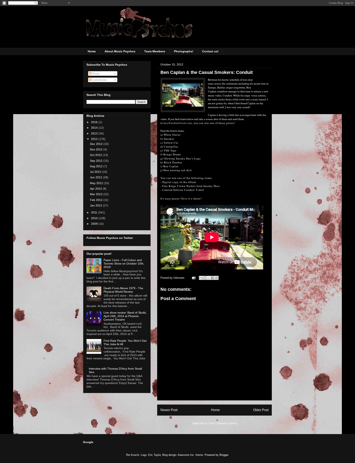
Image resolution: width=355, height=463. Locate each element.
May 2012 (97, 183)
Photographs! (183, 51)
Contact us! (210, 51)
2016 (94, 122)
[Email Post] (193, 277)
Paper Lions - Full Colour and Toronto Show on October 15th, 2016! (124, 263)
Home (92, 51)
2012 (94, 139)
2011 (94, 212)
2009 (94, 223)
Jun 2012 (96, 177)
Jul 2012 (96, 171)
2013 (94, 133)
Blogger (223, 454)
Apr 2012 (96, 188)
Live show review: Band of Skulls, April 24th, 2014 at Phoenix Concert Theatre (125, 316)
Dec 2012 (96, 144)
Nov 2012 (96, 149)
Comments (98, 79)
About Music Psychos (120, 51)
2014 (94, 127)
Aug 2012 (96, 166)
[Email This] (201, 278)
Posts (95, 73)
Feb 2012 (96, 200)
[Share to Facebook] (213, 278)
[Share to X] (209, 278)
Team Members (154, 51)
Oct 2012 (96, 155)
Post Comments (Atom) (223, 423)
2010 (94, 218)
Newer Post (169, 410)
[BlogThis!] (205, 278)
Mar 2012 (96, 194)
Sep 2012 (96, 160)
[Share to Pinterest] (216, 278)
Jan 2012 (96, 205)
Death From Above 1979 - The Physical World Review (123, 290)
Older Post (261, 410)
